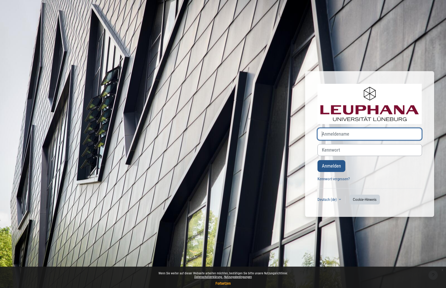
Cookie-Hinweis (365, 199)
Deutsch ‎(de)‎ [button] (327, 199)
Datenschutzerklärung (208, 277)
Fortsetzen (223, 283)
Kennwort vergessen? (333, 179)
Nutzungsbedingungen (238, 277)
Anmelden (331, 166)
